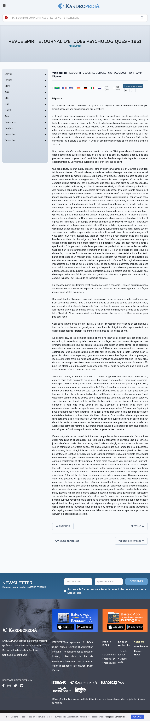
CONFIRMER (136, 581)
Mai (6, 98)
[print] (133, 90)
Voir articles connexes (130, 540)
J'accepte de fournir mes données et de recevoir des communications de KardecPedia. (106, 591)
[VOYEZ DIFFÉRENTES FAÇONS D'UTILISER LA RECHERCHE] (6, 18)
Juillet (8, 110)
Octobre (9, 128)
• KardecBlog (109, 662)
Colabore (139, 641)
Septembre (10, 122)
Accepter (137, 717)
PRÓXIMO (136, 526)
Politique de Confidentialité (115, 717)
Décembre (10, 140)
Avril (7, 92)
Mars (7, 86)
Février (8, 80)
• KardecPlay (108, 658)
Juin (7, 104)
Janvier (8, 74)
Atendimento (141, 646)
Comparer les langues (133, 86)
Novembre (10, 134)
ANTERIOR (64, 526)
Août (7, 116)
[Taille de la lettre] (126, 90)
